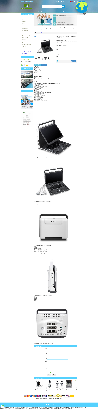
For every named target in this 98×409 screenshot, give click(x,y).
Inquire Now (44, 64)
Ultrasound (43, 32)
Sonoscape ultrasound (49, 32)
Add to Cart (73, 61)
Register (26, 1)
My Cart (31, 1)
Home (23, 11)
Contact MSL (27, 56)
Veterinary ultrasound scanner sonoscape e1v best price (44, 343)
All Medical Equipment (27, 14)
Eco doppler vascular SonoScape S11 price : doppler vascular (44, 389)
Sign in (22, 1)
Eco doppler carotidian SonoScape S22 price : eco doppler (75, 389)
